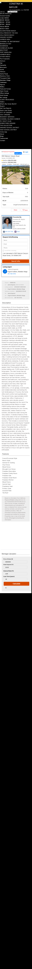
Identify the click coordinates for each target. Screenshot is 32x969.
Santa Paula (4, 74)
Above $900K (4, 26)
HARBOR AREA (5, 39)
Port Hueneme (5, 59)
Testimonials (4, 138)
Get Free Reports (5, 108)
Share (15, 210)
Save (26, 210)
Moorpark (3, 67)
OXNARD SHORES (6, 37)
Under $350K (4, 18)
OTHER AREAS (5, 56)
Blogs (2, 136)
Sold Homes (4, 95)
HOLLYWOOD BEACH (7, 35)
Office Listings (4, 93)
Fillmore (2, 72)
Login (26, 152)
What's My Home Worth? (8, 104)
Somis (2, 69)
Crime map (3, 132)
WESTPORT (4, 50)
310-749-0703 (12, 274)
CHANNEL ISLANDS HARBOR (10, 119)
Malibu (2, 87)
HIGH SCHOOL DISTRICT (8, 130)
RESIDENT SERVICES (7, 117)
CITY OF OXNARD (6, 112)
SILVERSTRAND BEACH (8, 31)
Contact (2, 140)
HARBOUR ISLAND (6, 48)
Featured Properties (8, 151)
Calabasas (3, 82)
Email (18, 231)
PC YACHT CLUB (5, 121)
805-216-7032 (9, 231)
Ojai (1, 63)
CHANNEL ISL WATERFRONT (10, 41)
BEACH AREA (4, 29)
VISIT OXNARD (5, 115)
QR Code (18, 153)
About (2, 134)
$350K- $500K (4, 20)
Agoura (2, 84)
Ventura (2, 61)
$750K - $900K (5, 24)
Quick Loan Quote (6, 110)
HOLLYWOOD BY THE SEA (9, 33)
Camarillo (3, 65)
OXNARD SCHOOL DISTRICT (9, 127)
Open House (4, 91)
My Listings (3, 97)
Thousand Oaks (5, 78)
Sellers (2, 102)
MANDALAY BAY (5, 44)
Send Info (15, 261)
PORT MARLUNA (6, 52)
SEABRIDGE (4, 46)
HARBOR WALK (5, 54)
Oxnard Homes (5, 16)
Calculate (16, 584)
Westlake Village (5, 80)
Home (9, 13)
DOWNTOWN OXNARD (7, 123)
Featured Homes (5, 89)
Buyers (2, 106)
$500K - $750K (5, 22)
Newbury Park (5, 76)
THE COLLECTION (6, 125)
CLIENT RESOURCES (7, 99)
